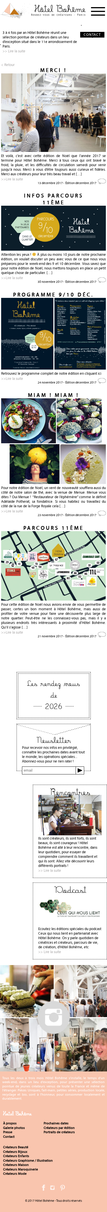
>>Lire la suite (12, 179)
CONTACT (92, 34)
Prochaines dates (56, 1123)
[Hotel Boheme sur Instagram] (53, 1069)
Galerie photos (14, 1128)
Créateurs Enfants (16, 1156)
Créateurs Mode (15, 1174)
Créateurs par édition (59, 1128)
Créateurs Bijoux (15, 1152)
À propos (10, 1123)
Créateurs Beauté (15, 1147)
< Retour (8, 65)
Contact (9, 1137)
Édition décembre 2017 (80, 183)
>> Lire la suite (14, 51)
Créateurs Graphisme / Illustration (28, 1160)
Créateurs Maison (16, 1165)
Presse (7, 1132)
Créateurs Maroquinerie (20, 1169)
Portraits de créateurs (59, 1132)
